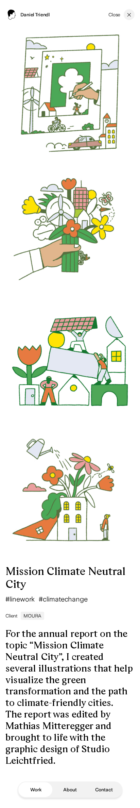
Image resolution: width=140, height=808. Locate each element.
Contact (103, 789)
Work (35, 789)
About (69, 789)
